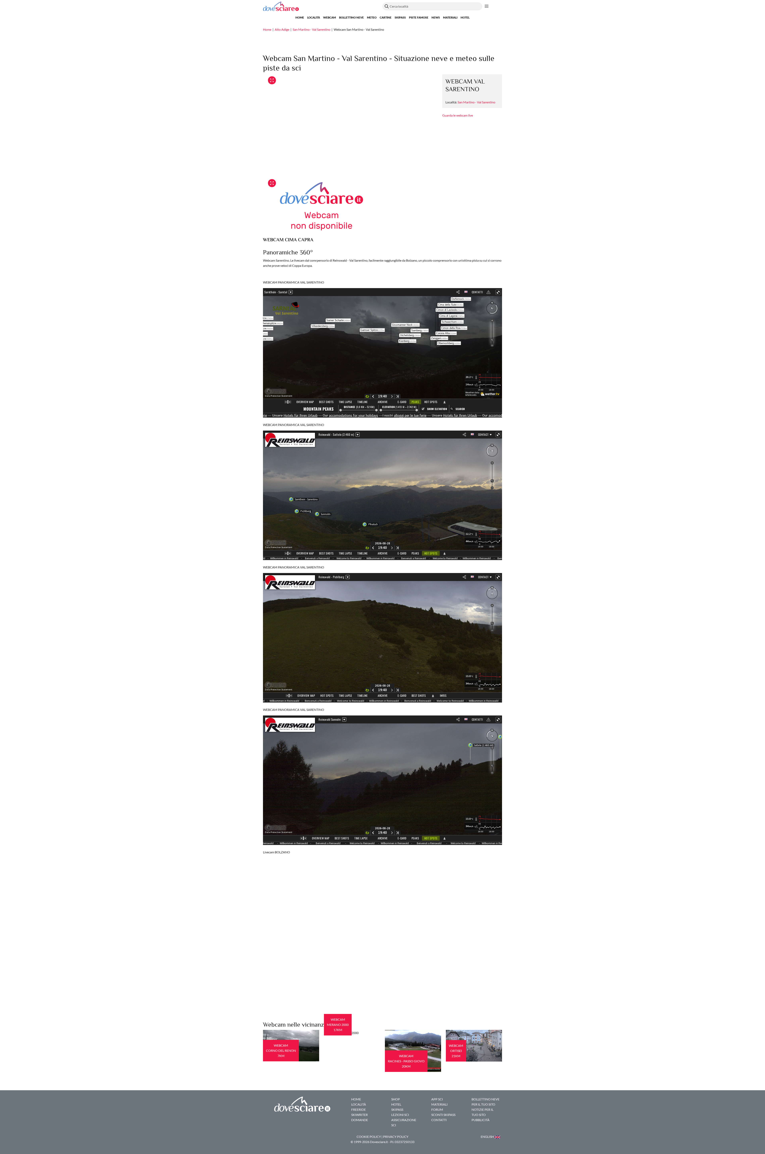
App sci (437, 1099)
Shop (395, 1099)
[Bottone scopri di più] (486, 6)
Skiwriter (359, 1115)
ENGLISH (487, 1136)
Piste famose (418, 17)
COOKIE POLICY (369, 1136)
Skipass (400, 17)
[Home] (322, 6)
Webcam (329, 17)
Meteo (372, 17)
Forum (437, 1109)
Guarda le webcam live (457, 115)
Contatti (439, 1120)
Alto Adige (282, 29)
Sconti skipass (443, 1115)
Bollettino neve (351, 17)
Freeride (358, 1109)
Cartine (385, 17)
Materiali (450, 17)
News (436, 17)
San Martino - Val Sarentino (311, 29)
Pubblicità (480, 1120)
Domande (359, 1120)
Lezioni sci (400, 1115)
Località (313, 17)
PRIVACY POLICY (395, 1136)
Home (299, 17)
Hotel (465, 17)
